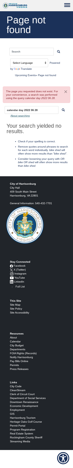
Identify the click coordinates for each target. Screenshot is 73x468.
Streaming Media (20, 441)
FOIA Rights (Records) (23, 353)
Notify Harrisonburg (21, 357)
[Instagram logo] (12, 273)
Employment (17, 409)
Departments (17, 349)
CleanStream (17, 390)
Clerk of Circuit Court (22, 394)
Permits (14, 365)
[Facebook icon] (11, 265)
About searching (20, 115)
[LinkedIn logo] (11, 281)
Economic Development (24, 405)
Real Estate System (21, 433)
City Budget (17, 345)
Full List (20, 286)
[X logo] (11, 269)
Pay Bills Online (19, 361)
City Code (16, 386)
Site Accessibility (19, 312)
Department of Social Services (28, 398)
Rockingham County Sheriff (26, 437)
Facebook (19, 265)
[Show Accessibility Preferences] (63, 458)
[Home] (15, 5)
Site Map (15, 304)
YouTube (19, 277)
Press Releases (19, 369)
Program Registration (22, 429)
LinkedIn (19, 281)
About (13, 337)
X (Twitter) (20, 269)
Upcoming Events (25, 75)
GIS (12, 413)
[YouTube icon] (12, 277)
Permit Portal (17, 425)
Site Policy (16, 308)
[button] (65, 92)
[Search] (63, 110)
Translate (26, 68)
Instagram (20, 273)
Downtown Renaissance (24, 402)
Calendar (15, 341)
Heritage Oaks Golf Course (26, 421)
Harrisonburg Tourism (23, 417)
